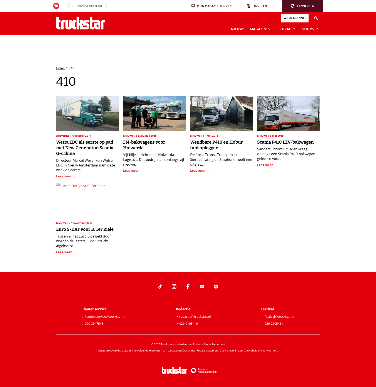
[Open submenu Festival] (294, 28)
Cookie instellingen (231, 350)
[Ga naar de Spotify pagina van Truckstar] (216, 286)
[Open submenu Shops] (317, 28)
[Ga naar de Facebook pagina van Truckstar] (188, 286)
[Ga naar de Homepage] (80, 23)
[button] (302, 6)
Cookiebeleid (252, 350)
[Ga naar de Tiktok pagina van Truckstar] (160, 286)
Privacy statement (207, 350)
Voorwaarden (269, 350)
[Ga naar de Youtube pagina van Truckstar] (202, 286)
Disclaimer (188, 350)
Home (60, 68)
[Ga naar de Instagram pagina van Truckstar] (174, 286)
